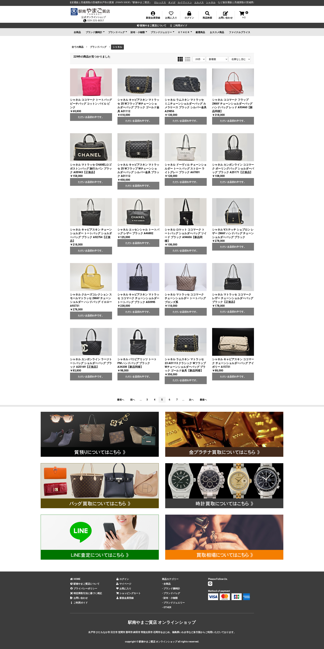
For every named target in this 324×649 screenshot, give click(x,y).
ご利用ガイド (180, 25)
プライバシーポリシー (85, 588)
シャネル (163, 2)
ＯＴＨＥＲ (184, 32)
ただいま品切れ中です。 (91, 117)
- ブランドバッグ (171, 593)
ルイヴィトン (137, 2)
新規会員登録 (126, 598)
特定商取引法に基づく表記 (87, 593)
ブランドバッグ (116, 32)
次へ (191, 399)
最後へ (203, 399)
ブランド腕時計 (94, 32)
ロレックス (113, 2)
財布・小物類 (138, 32)
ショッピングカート (130, 593)
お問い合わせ (80, 598)
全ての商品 (78, 47)
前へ (132, 399)
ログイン (124, 579)
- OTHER (166, 607)
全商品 (77, 32)
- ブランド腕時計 (171, 588)
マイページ (125, 583)
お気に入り (125, 588)
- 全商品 (166, 583)
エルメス (151, 2)
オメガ (124, 2)
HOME (76, 579)
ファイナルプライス (239, 32)
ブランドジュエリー (161, 32)
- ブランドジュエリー (173, 602)
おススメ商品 (217, 32)
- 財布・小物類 (170, 598)
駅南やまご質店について (153, 25)
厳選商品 (200, 32)
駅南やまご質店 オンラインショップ (162, 622)
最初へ (120, 399)
